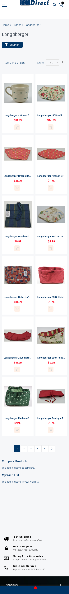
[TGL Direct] (34, 3)
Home (5, 25)
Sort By (40, 62)
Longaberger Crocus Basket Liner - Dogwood (28, 176)
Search (54, 5)
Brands (17, 25)
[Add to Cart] (17, 127)
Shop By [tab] (15, 45)
